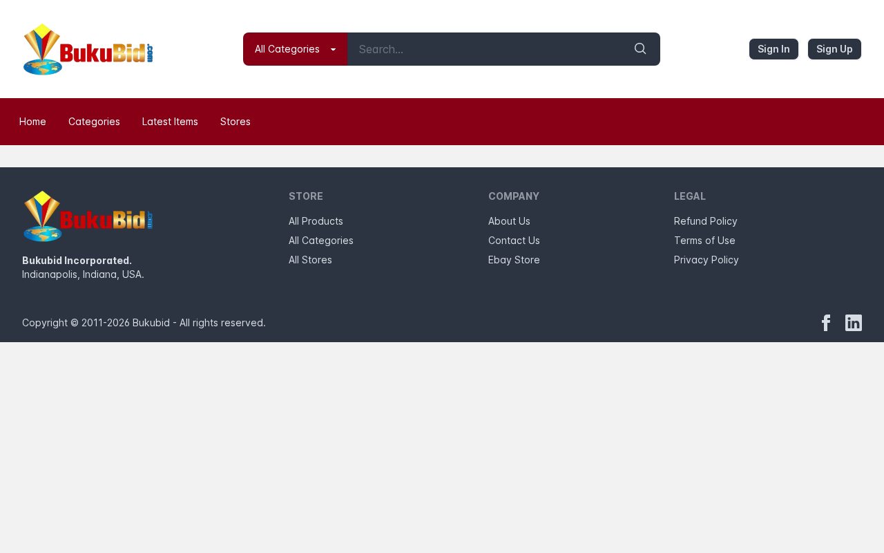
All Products (316, 221)
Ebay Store (514, 259)
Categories (94, 121)
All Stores (310, 259)
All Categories (321, 240)
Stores (235, 121)
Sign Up (834, 49)
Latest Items (170, 121)
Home (32, 121)
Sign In (774, 49)
